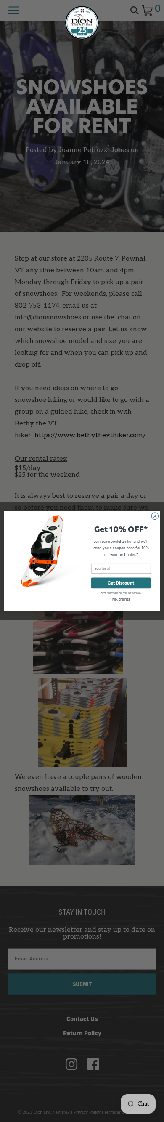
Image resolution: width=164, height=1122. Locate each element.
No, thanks (121, 599)
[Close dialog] (155, 516)
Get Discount (121, 583)
